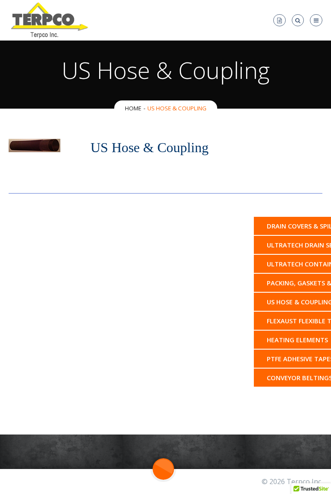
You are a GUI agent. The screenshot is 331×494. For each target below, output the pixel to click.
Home (133, 108)
